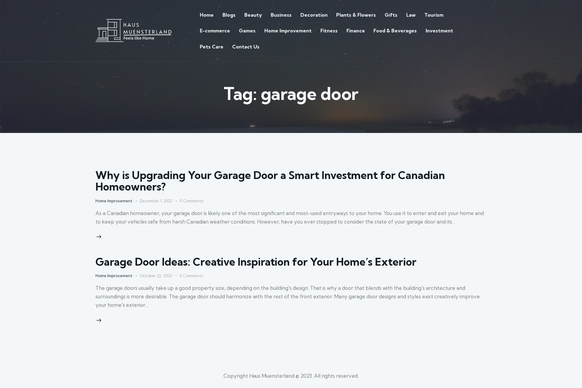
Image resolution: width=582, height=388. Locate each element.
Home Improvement (113, 200)
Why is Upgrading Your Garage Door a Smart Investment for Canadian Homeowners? (270, 180)
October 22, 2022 (156, 275)
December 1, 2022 (156, 200)
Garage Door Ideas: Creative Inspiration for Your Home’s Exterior (255, 261)
